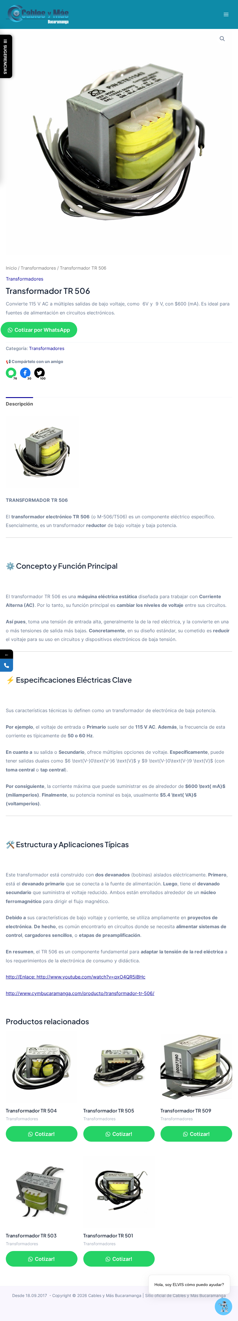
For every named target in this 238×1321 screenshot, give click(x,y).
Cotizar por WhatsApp (42, 330)
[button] (222, 39)
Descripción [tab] (19, 404)
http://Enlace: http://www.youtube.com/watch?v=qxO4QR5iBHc (75, 977)
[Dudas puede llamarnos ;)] (6, 665)
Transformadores (38, 268)
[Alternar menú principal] (226, 14)
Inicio (11, 268)
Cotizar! (44, 1134)
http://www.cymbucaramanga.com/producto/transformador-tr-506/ (80, 993)
